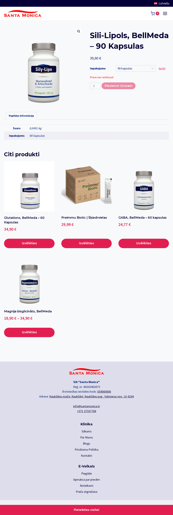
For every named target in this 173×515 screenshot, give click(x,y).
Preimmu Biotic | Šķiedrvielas (84, 217)
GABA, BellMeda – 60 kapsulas (142, 217)
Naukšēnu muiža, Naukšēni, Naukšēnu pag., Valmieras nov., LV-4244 (91, 396)
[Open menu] (165, 13)
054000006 (104, 391)
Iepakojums (98, 68)
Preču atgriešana (86, 492)
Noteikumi (86, 486)
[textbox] (163, 3)
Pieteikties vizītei (86, 509)
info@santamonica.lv (86, 406)
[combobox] (163, 3)
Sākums (87, 431)
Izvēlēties (29, 243)
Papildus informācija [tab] (21, 115)
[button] (79, 31)
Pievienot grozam (118, 86)
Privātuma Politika (86, 449)
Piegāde (86, 473)
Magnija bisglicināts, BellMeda (28, 311)
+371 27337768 (86, 411)
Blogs (86, 443)
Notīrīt (162, 68)
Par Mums (86, 437)
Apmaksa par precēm (86, 479)
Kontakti (86, 456)
